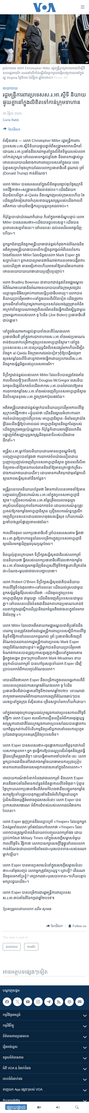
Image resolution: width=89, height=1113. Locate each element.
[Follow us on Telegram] (48, 1001)
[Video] (39, 1107)
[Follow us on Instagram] (38, 1001)
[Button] (11, 130)
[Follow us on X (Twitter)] (17, 1001)
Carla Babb (11, 120)
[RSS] (59, 1001)
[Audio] (58, 1107)
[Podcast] (69, 1001)
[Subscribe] (79, 1001)
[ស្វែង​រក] (77, 1107)
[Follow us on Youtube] (28, 1001)
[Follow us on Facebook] (7, 1001)
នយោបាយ (10, 88)
